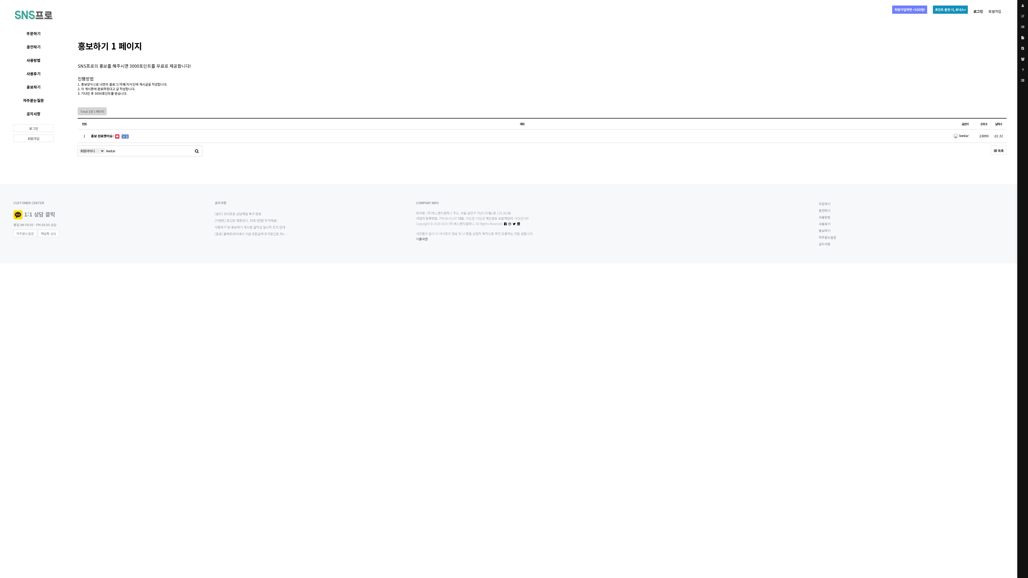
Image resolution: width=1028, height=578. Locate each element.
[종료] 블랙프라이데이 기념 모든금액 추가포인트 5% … (251, 233)
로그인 (33, 128)
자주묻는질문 (33, 100)
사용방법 (33, 60)
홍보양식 (87, 84)
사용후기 (33, 73)
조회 (983, 124)
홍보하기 (33, 87)
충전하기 (33, 47)
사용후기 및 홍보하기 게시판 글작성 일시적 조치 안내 (250, 227)
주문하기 (33, 33)
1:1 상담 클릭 (39, 214)
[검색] (196, 151)
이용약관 (422, 239)
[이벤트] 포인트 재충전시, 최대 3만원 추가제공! (246, 220)
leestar (963, 135)
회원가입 (994, 11)
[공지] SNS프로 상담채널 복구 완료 (238, 213)
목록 (1000, 150)
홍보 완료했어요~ (103, 136)
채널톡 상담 (48, 233)
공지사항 (33, 113)
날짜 (997, 124)
